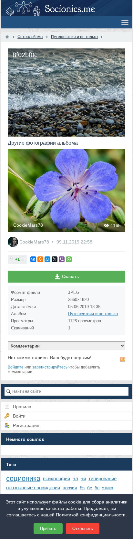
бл (97, 487)
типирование (102, 478)
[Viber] (62, 259)
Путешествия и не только (93, 313)
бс (89, 487)
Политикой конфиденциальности (91, 514)
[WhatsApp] (69, 259)
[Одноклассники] (40, 259)
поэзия (70, 487)
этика (107, 487)
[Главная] (7, 37)
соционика (23, 478)
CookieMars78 (28, 225)
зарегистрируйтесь (49, 367)
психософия (56, 478)
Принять (48, 528)
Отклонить (82, 528)
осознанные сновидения (33, 487)
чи (83, 478)
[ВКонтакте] (33, 259)
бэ (82, 487)
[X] (54, 259)
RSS (122, 359)
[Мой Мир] (47, 259)
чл (75, 478)
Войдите (16, 367)
